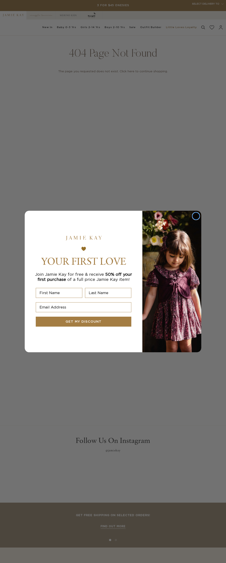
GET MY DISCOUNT (84, 321)
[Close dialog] (196, 216)
